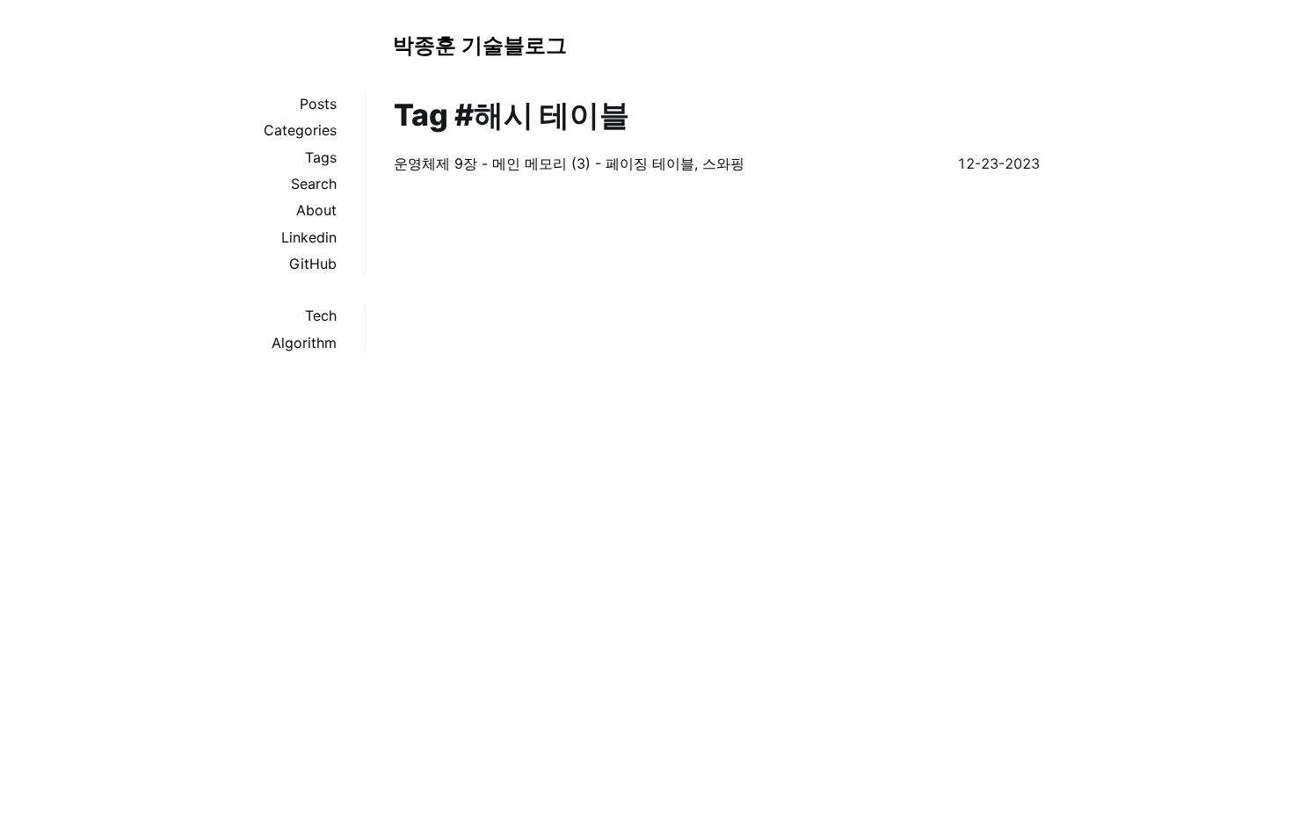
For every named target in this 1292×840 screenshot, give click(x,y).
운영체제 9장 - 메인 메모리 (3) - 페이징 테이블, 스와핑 (569, 163)
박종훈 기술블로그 (480, 45)
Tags (321, 157)
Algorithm (304, 342)
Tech (321, 315)
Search (314, 183)
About (316, 210)
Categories (300, 130)
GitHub (313, 263)
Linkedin (309, 237)
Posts (318, 103)
